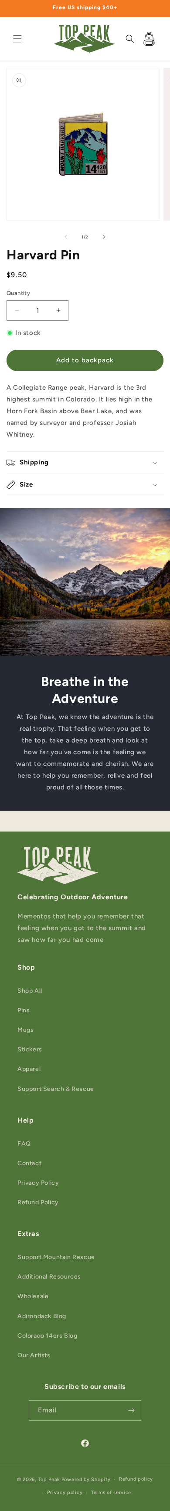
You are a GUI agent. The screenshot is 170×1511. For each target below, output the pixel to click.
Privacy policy (64, 1492)
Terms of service (111, 1492)
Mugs (25, 1030)
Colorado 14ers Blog (47, 1335)
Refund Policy (38, 1202)
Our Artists (34, 1355)
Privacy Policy (38, 1182)
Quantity (18, 293)
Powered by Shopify (86, 1479)
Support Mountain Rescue (56, 1257)
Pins (23, 1010)
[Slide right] (104, 236)
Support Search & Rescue (55, 1089)
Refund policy (136, 1479)
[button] (17, 38)
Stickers (29, 1049)
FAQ (24, 1143)
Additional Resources (49, 1276)
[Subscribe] (131, 1410)
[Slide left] (65, 236)
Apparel (29, 1069)
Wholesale (32, 1296)
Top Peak (49, 1479)
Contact (29, 1163)
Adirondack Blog (41, 1316)
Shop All (29, 990)
